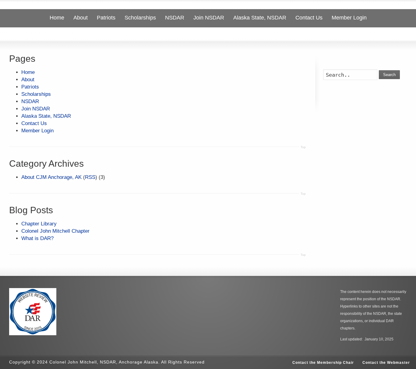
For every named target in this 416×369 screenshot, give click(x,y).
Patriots (30, 87)
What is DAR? (37, 238)
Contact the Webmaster (386, 362)
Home (28, 72)
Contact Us (34, 123)
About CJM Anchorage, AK (51, 177)
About (27, 79)
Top (303, 147)
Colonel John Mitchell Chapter (55, 231)
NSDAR (30, 101)
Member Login (37, 131)
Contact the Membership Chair (323, 362)
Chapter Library (39, 224)
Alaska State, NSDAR (46, 116)
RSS (90, 177)
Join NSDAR (35, 109)
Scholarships (36, 94)
